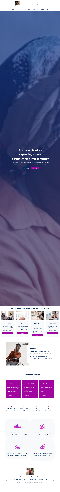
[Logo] (17, 4)
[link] (17, 342)
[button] (7, 480)
